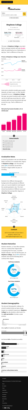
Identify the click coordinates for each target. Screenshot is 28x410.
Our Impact (4, 385)
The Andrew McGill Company (16, 381)
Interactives (4, 390)
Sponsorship (4, 398)
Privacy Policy (4, 403)
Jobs (3, 400)
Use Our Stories (4, 392)
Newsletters (4, 396)
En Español (4, 378)
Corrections (4, 394)
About (3, 383)
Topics (3, 388)
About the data (6, 149)
